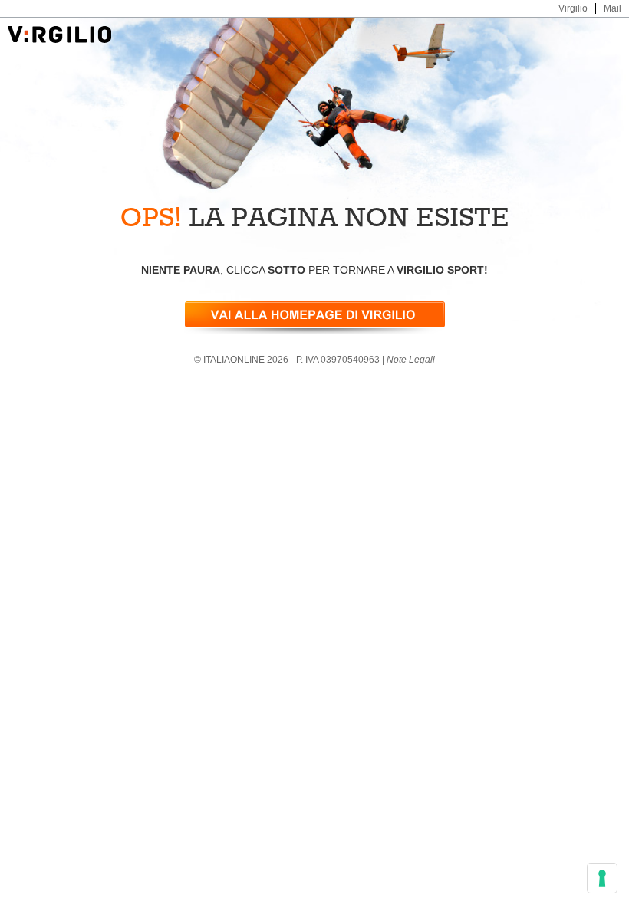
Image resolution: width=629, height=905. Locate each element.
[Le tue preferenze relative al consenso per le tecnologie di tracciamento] (602, 878)
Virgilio (573, 8)
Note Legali (411, 359)
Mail (612, 8)
